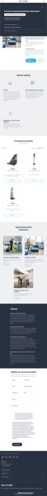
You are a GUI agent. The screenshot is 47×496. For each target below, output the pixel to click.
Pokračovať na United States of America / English (14, 14)
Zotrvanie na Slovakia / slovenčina (11, 18)
